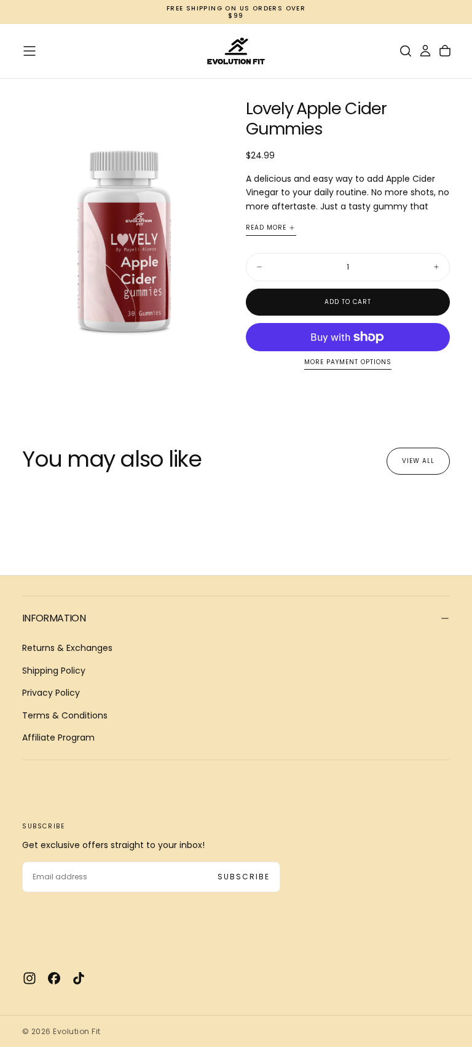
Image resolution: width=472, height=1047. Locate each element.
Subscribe (244, 876)
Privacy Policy (51, 693)
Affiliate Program (58, 737)
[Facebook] (54, 978)
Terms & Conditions (65, 715)
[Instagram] (29, 978)
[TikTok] (78, 978)
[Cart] (445, 51)
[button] (29, 51)
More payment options (347, 363)
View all (418, 460)
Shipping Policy (53, 670)
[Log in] (425, 51)
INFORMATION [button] (53, 618)
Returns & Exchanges (67, 648)
